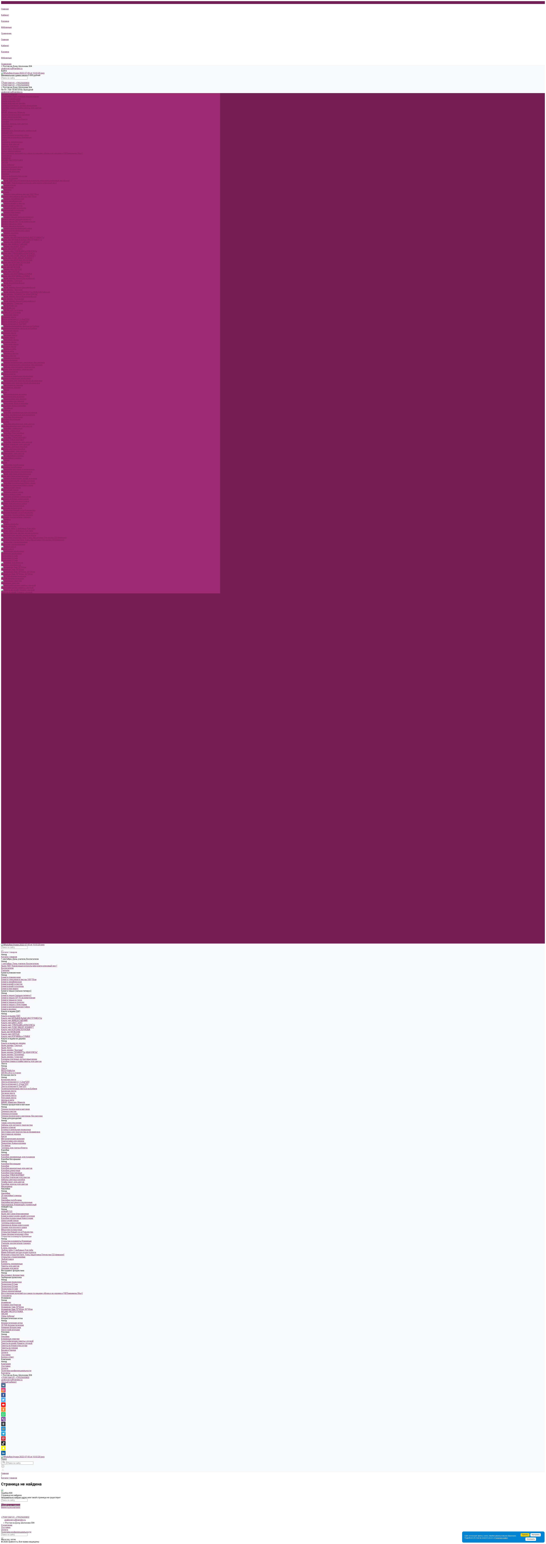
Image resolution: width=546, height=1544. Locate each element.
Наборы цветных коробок (13, 790)
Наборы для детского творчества (17, 744)
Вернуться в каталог (10, 1507)
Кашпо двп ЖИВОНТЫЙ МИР (14, 663)
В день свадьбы (8, 844)
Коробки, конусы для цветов (14, 794)
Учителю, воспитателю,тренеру (16, 840)
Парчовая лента (8, 724)
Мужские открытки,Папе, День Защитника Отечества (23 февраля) (32, 851)
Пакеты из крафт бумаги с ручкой (16, 917)
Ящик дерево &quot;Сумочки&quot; (17, 694)
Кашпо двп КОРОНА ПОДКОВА (15, 672)
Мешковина (6, 797)
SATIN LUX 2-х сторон (11, 706)
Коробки (5, 422)
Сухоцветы (6, 883)
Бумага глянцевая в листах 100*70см (18, 631)
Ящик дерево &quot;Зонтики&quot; (17, 688)
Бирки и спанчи (8, 747)
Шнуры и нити (7, 729)
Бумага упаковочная (11, 628)
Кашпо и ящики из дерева (13, 681)
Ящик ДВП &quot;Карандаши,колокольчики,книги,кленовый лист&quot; (34, 622)
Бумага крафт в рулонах (12, 638)
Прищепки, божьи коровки (13, 763)
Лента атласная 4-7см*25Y (13, 324)
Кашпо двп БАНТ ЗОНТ (12, 665)
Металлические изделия (12, 758)
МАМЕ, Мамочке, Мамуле (13, 731)
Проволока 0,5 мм (9, 560)
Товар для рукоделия (11, 742)
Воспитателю (7, 624)
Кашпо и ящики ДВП (10, 658)
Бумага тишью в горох (11, 224)
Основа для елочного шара (14, 829)
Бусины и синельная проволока (16, 749)
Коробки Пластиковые (11, 783)
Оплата (4, 608)
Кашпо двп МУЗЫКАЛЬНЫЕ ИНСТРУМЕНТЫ (21, 660)
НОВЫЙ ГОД (7, 813)
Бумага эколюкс (8, 656)
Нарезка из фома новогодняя (15, 826)
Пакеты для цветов (10, 863)
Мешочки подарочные (11, 831)
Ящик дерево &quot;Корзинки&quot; (18, 692)
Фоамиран (6, 885)
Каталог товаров (9, 617)
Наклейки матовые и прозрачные (16, 808)
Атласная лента (8, 708)
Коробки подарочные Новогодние (17, 819)
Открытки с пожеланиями (13, 854)
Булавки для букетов (11, 888)
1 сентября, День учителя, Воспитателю (20, 619)
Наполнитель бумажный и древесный (18, 810)
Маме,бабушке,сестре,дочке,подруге (18, 849)
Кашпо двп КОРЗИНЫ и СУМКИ (15, 678)
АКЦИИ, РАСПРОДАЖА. (12, 895)
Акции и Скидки (8, 924)
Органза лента (8, 722)
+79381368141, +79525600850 (15, 1377)
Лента (4, 701)
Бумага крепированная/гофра (15, 653)
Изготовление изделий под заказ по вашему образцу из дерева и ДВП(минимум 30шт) (42, 881)
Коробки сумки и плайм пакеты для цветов (21, 699)
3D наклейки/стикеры (11, 801)
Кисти (4, 756)
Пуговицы (5, 765)
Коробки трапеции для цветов (15, 788)
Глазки (4, 804)
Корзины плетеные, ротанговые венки (19, 697)
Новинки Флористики (11, 906)
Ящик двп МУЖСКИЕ (10, 674)
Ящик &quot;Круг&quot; (11, 685)
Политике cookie (501, 1538)
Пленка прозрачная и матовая (15, 733)
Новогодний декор (10, 822)
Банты (4, 858)
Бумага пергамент (9, 640)
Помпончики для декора (12, 760)
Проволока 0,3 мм (9, 556)
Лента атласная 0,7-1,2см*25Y (15, 319)
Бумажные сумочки (10, 913)
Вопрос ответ (7, 931)
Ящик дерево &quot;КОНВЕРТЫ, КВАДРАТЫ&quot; (24, 690)
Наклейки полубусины (11, 806)
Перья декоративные (11, 879)
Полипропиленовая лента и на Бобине (19, 717)
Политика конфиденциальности (16, 610)
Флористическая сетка (12, 901)
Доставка (5, 606)
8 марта (4, 842)
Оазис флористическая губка (15, 835)
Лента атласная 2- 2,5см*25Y (14, 321)
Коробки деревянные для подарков (18, 772)
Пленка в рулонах (9, 738)
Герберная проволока (11, 869)
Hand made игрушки (10, 908)
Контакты (5, 942)
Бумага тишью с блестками (14, 651)
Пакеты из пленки (9, 922)
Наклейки (5, 799)
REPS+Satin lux (8, 704)
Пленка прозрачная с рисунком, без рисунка (22, 740)
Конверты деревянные (12, 860)
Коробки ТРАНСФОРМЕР (12, 785)
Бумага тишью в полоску (12, 226)
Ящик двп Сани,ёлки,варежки (15, 815)
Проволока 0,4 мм (9, 558)
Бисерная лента (8, 719)
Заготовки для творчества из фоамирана (20, 751)
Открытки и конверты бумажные (16, 838)
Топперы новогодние (11, 824)
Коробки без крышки (10, 774)
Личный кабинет (9, 1382)
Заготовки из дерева (11, 754)
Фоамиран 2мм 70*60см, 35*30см (17, 892)
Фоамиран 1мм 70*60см (12, 890)
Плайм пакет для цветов (12, 792)
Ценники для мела (9, 865)
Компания (6, 933)
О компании (6, 1525)
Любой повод (7, 856)
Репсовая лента (8, 726)
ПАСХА (4, 897)
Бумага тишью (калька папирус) (16, 642)
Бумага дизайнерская (11, 633)
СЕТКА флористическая (12, 904)
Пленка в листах (8, 735)
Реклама (5, 910)
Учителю (5, 626)
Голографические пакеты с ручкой (17, 915)
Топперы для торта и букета (14, 767)
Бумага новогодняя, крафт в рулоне (18, 817)
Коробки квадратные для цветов (16, 779)
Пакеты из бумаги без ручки (14, 920)
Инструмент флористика (12, 867)
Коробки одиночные (10, 781)
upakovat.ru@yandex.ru (11, 68)
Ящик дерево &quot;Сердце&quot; (17, 683)
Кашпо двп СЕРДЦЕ (10, 676)
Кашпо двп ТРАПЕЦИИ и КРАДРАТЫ (18, 667)
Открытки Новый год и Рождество (17, 833)
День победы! (7, 899)
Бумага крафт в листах (11, 635)
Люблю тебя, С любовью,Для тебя (17, 847)
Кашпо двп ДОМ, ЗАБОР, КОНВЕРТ (17, 669)
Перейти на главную (10, 1505)
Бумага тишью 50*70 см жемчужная (18, 221)
